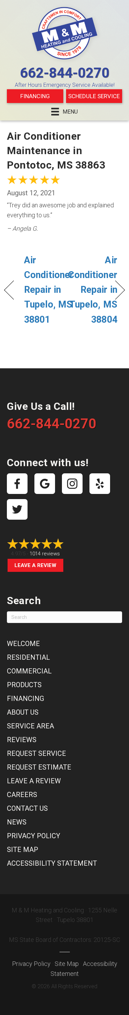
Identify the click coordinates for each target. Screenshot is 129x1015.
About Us (23, 712)
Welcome (23, 643)
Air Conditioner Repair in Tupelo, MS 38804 (92, 290)
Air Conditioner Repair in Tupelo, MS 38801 (48, 290)
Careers (22, 795)
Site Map (22, 849)
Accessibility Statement (52, 863)
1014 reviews (45, 554)
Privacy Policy (33, 836)
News (16, 822)
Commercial (29, 671)
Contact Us (27, 808)
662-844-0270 (64, 73)
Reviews (21, 740)
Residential (28, 657)
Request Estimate (39, 767)
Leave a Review (35, 565)
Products (24, 685)
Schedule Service (94, 96)
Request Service (36, 753)
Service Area (30, 726)
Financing (35, 96)
